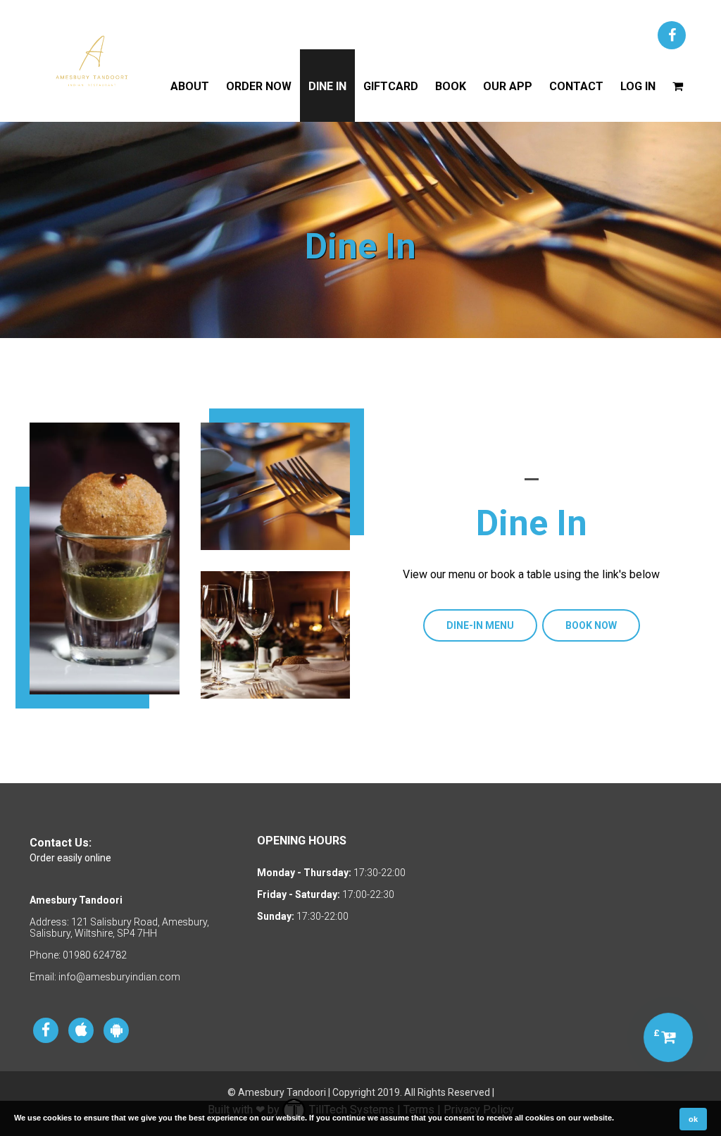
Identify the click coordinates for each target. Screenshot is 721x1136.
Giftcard (390, 86)
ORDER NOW (258, 86)
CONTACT (576, 86)
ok (693, 1119)
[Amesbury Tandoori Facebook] (672, 35)
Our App (507, 86)
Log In (638, 86)
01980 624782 (95, 955)
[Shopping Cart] (677, 85)
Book (450, 86)
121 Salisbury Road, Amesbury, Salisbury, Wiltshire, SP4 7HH (119, 927)
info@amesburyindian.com (119, 976)
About (189, 86)
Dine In (327, 86)
